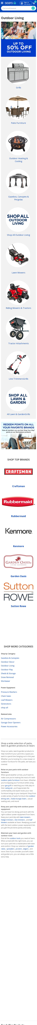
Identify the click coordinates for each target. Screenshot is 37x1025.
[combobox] (18, 8)
